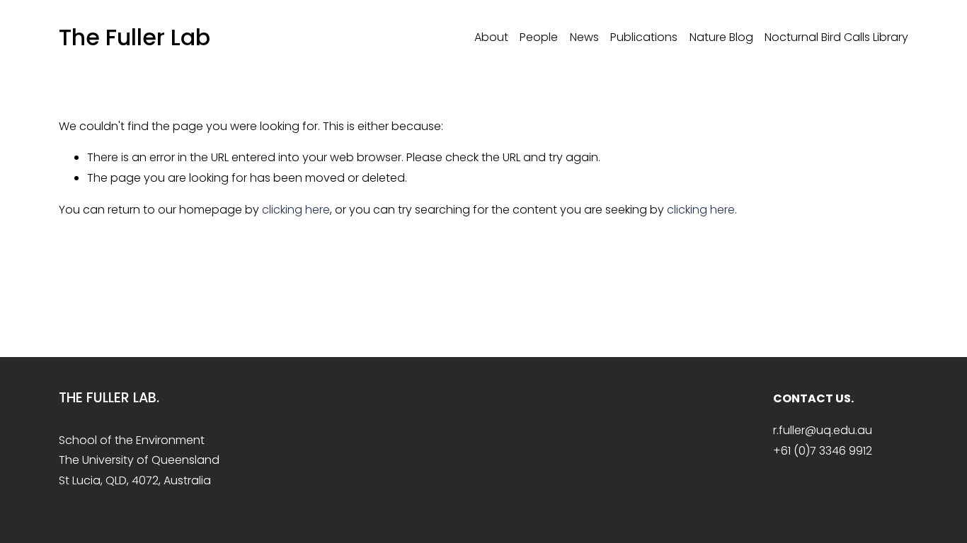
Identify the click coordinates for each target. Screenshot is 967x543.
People (539, 37)
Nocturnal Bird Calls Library (836, 37)
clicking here (296, 210)
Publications (643, 37)
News (584, 37)
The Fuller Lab (134, 37)
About (491, 37)
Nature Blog (721, 37)
